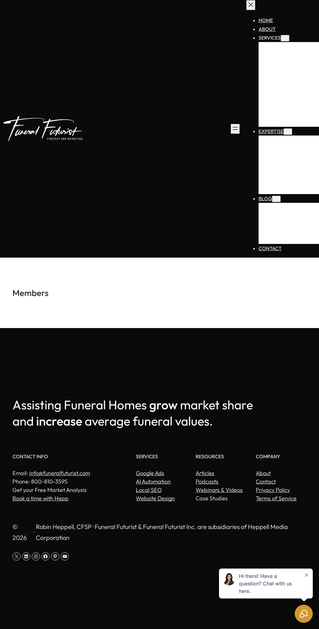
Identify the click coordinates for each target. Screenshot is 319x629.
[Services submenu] (285, 38)
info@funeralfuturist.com (59, 473)
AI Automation (153, 481)
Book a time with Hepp (40, 498)
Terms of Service (276, 498)
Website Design (155, 498)
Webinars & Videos (219, 489)
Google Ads (150, 473)
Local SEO (149, 489)
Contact (266, 481)
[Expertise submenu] (287, 131)
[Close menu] (250, 5)
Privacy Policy (273, 489)
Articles (205, 473)
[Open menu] (235, 129)
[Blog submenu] (276, 199)
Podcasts (207, 481)
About (263, 473)
